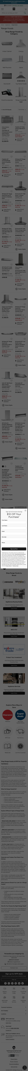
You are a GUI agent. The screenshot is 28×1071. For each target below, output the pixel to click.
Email (3, 531)
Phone (3, 542)
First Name (4, 520)
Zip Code (4, 537)
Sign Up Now (14, 549)
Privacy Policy (8, 565)
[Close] (25, 510)
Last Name (4, 525)
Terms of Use (15, 565)
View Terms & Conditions (20, 554)
